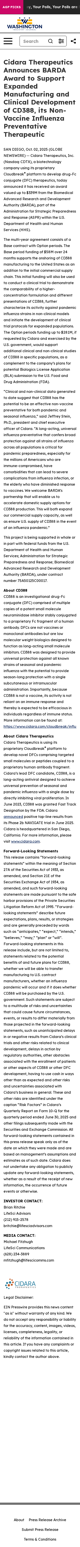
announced (13, 816)
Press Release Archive (47, 1520)
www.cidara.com (25, 841)
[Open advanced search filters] (61, 41)
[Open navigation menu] (8, 41)
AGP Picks (12, 7)
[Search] (50, 41)
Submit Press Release (40, 1529)
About (19, 1520)
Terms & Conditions (40, 1539)
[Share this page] (73, 41)
